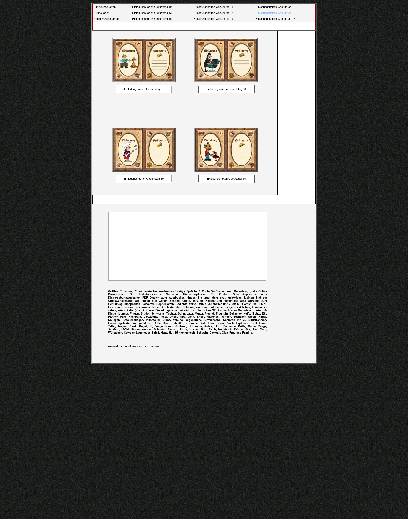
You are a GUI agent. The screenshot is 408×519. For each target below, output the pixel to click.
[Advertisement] (191, 110)
